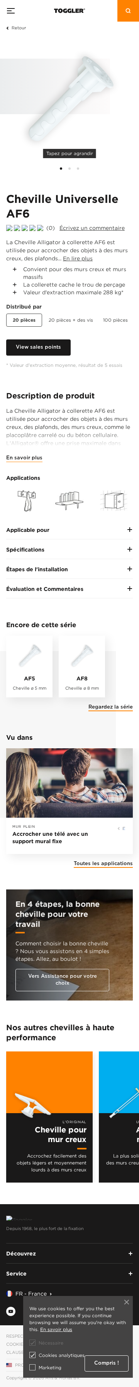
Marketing (50, 1367)
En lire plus (78, 258)
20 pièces (24, 319)
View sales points (38, 347)
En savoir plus (24, 458)
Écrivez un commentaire (92, 228)
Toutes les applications (103, 863)
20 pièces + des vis (71, 319)
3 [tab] (78, 168)
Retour (19, 27)
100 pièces (115, 319)
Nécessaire (51, 1342)
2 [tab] (69, 168)
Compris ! (106, 1363)
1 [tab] (61, 168)
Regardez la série (110, 707)
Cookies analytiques (62, 1355)
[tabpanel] (69, 100)
